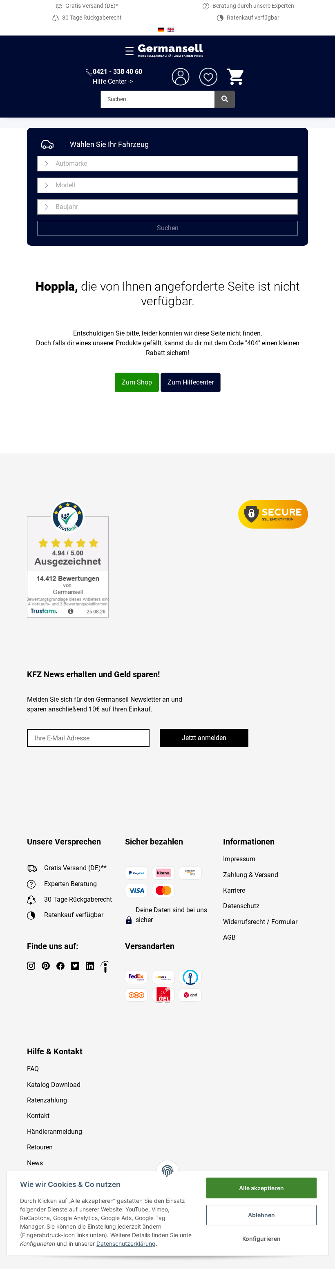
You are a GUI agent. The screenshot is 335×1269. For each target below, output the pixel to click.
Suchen (168, 228)
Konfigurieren (261, 1238)
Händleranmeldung (54, 1132)
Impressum (239, 859)
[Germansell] (170, 51)
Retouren (40, 1147)
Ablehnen (261, 1214)
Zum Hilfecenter (191, 382)
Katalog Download (53, 1085)
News (35, 1163)
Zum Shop (137, 382)
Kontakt (38, 1116)
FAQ (33, 1069)
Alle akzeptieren (261, 1188)
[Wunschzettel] (208, 77)
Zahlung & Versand (250, 875)
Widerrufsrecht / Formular (260, 922)
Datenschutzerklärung (126, 1243)
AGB (229, 937)
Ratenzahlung (47, 1100)
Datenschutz (241, 906)
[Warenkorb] (236, 77)
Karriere (234, 890)
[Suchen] (224, 99)
